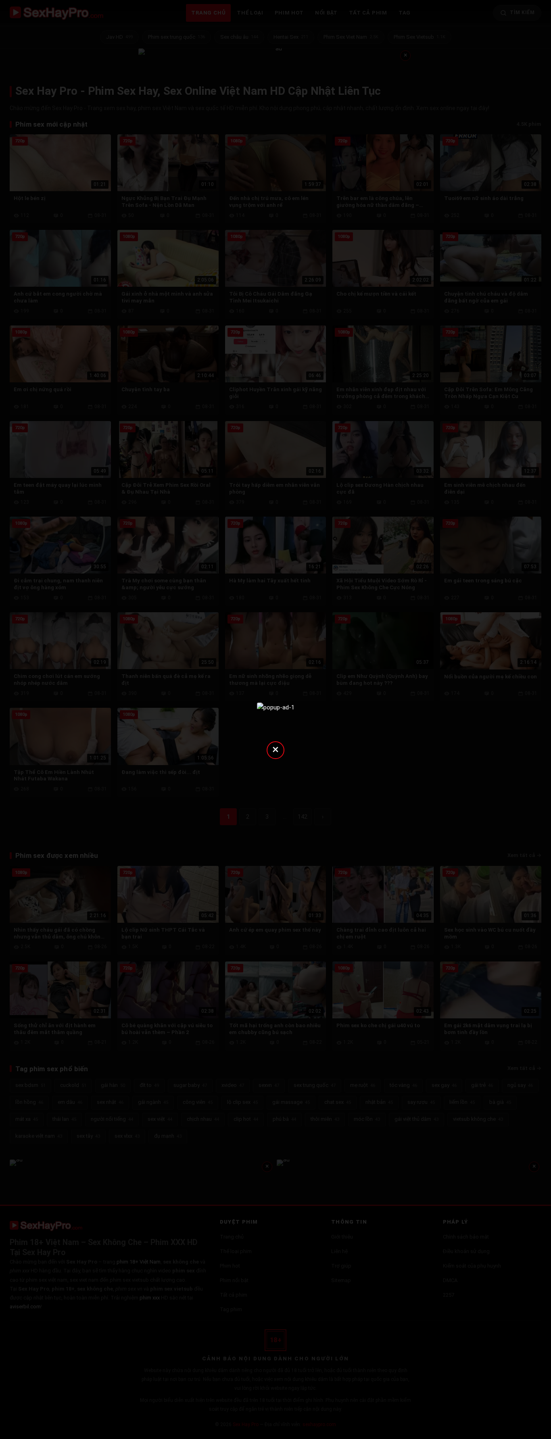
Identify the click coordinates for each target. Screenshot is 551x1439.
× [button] (275, 749)
